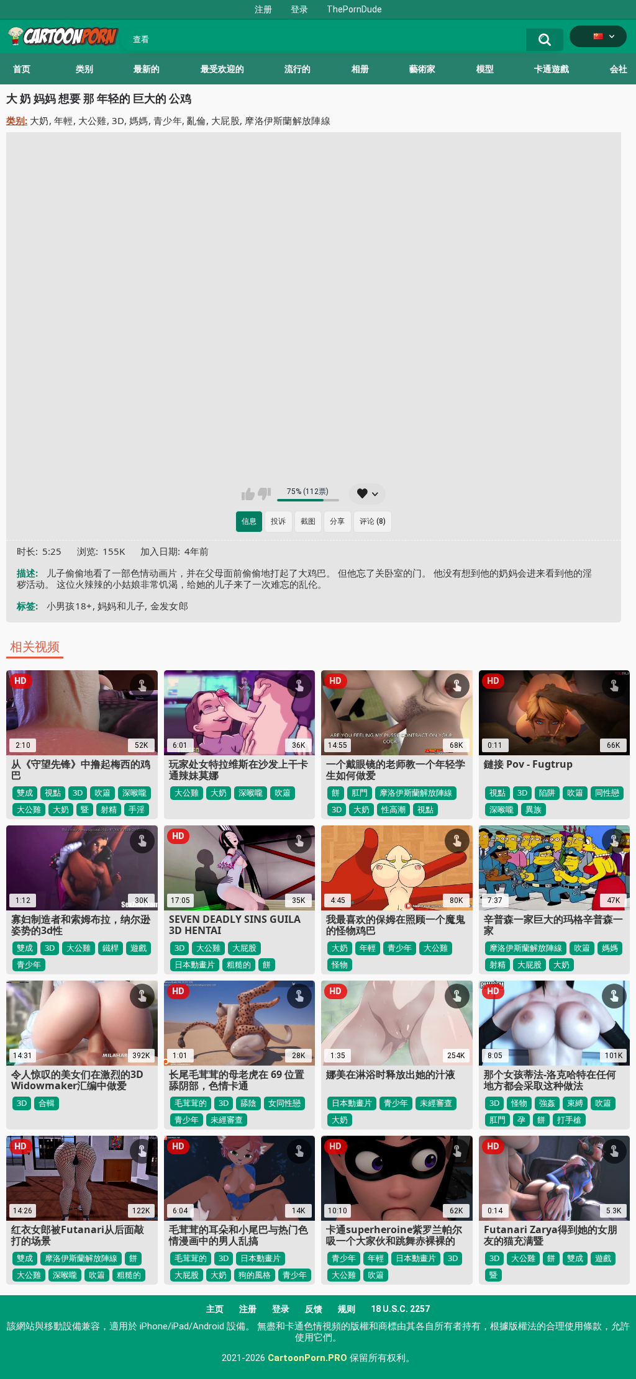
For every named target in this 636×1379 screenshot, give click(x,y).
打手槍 (569, 1119)
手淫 (137, 809)
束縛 (575, 1102)
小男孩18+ (70, 605)
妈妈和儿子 (121, 605)
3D (118, 120)
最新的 (147, 69)
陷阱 (547, 792)
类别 (84, 69)
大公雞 (92, 120)
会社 (618, 69)
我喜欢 (248, 494)
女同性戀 (284, 1102)
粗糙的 (239, 964)
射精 (109, 809)
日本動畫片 (195, 964)
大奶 (39, 120)
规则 (346, 1309)
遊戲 (138, 947)
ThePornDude (354, 9)
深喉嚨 (134, 792)
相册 (360, 69)
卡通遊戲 (551, 69)
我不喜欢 (264, 494)
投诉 (278, 521)
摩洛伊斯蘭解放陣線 (287, 120)
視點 (53, 792)
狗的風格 (254, 1274)
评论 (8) (373, 521)
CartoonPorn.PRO (307, 1357)
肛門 (360, 792)
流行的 (297, 69)
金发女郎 (169, 605)
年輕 (63, 120)
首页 (21, 69)
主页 (215, 1309)
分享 (337, 521)
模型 (485, 69)
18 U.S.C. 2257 (400, 1309)
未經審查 (227, 1119)
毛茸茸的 (191, 1102)
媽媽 (138, 120)
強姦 (547, 1102)
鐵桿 (110, 947)
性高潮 (393, 809)
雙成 (25, 792)
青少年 (167, 120)
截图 (308, 521)
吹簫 (102, 792)
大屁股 (225, 120)
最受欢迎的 (222, 69)
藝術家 (422, 69)
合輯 (47, 1102)
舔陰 (248, 1102)
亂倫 (196, 120)
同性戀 (607, 792)
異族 (533, 809)
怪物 (340, 964)
